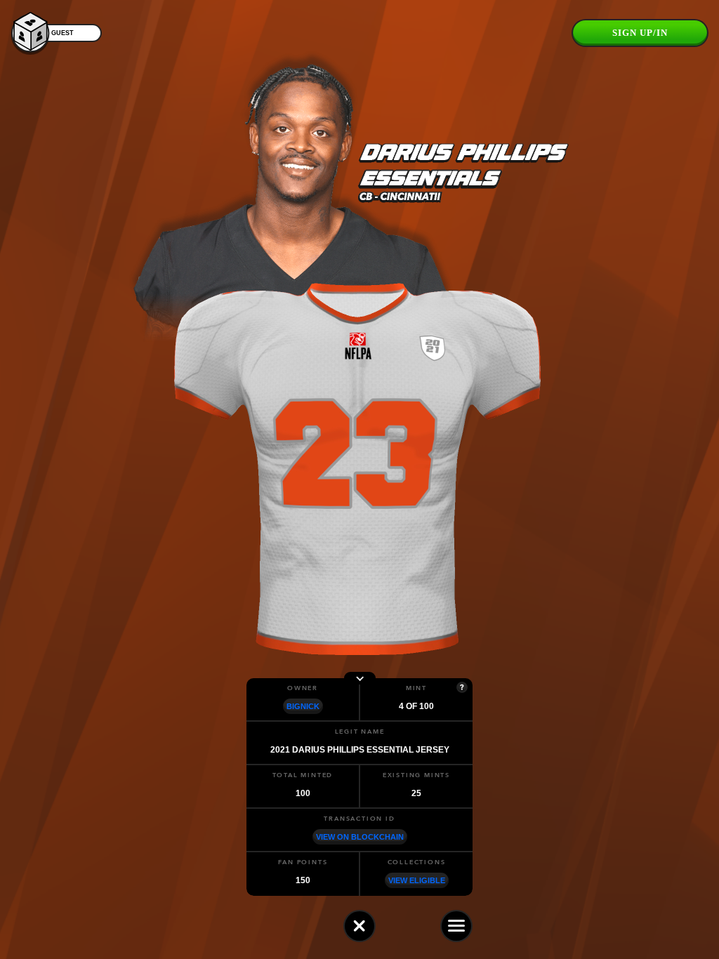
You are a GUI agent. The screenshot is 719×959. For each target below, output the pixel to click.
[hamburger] (456, 926)
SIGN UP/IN (640, 32)
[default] (359, 926)
